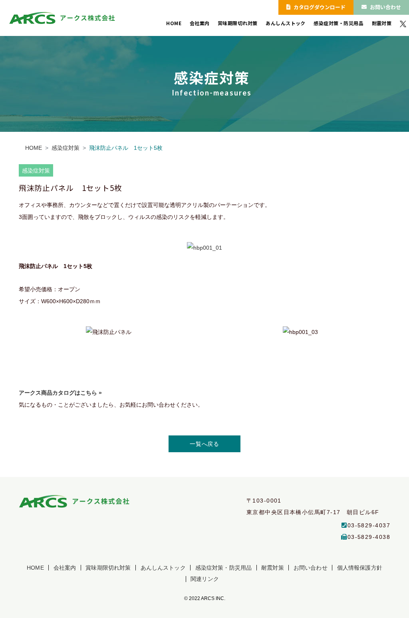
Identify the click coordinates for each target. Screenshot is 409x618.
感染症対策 (65, 148)
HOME (173, 23)
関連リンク (205, 579)
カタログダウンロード (319, 7)
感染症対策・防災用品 (338, 23)
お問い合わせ (385, 7)
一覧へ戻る (204, 444)
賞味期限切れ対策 (238, 23)
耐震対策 (382, 23)
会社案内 (200, 23)
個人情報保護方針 (359, 567)
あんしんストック (286, 23)
